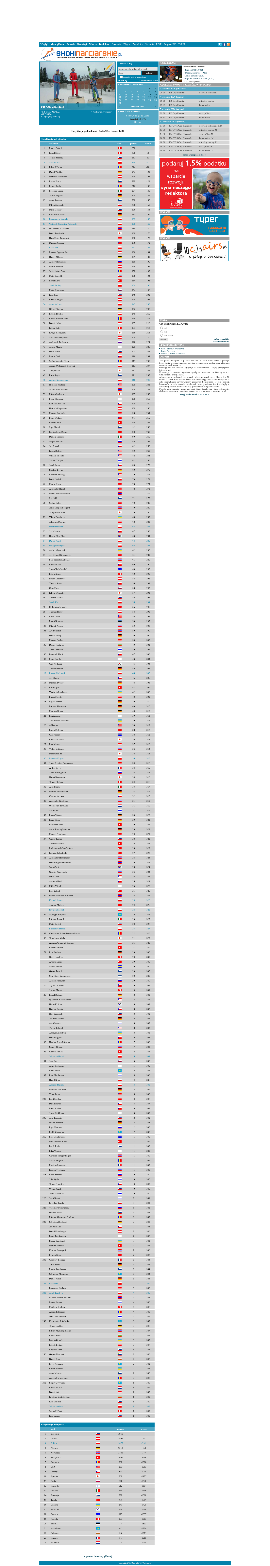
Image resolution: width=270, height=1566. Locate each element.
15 (149, 94)
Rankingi (82, 44)
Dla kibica (104, 44)
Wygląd (44, 44)
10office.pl (146, 1563)
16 (155, 94)
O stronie (116, 44)
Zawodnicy (137, 44)
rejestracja (123, 80)
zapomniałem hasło (149, 80)
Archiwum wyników (102, 112)
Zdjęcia (126, 44)
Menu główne (57, 44)
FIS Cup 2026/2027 (51, 112)
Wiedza (93, 44)
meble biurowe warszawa (172, 348)
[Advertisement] (135, 20)
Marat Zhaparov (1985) (196, 73)
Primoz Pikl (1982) (194, 70)
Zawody (71, 44)
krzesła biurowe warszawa (173, 353)
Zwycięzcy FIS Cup (51, 116)
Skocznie (149, 44)
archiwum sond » (221, 341)
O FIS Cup (47, 114)
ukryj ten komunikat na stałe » (194, 394)
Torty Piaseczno (168, 351)
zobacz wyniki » (221, 339)
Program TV (170, 44)
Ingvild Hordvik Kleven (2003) (199, 78)
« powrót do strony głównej (98, 1556)
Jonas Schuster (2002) (195, 75)
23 (155, 97)
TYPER (182, 44)
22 (149, 97)
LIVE (158, 44)
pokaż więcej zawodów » (194, 155)
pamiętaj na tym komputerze (134, 77)
